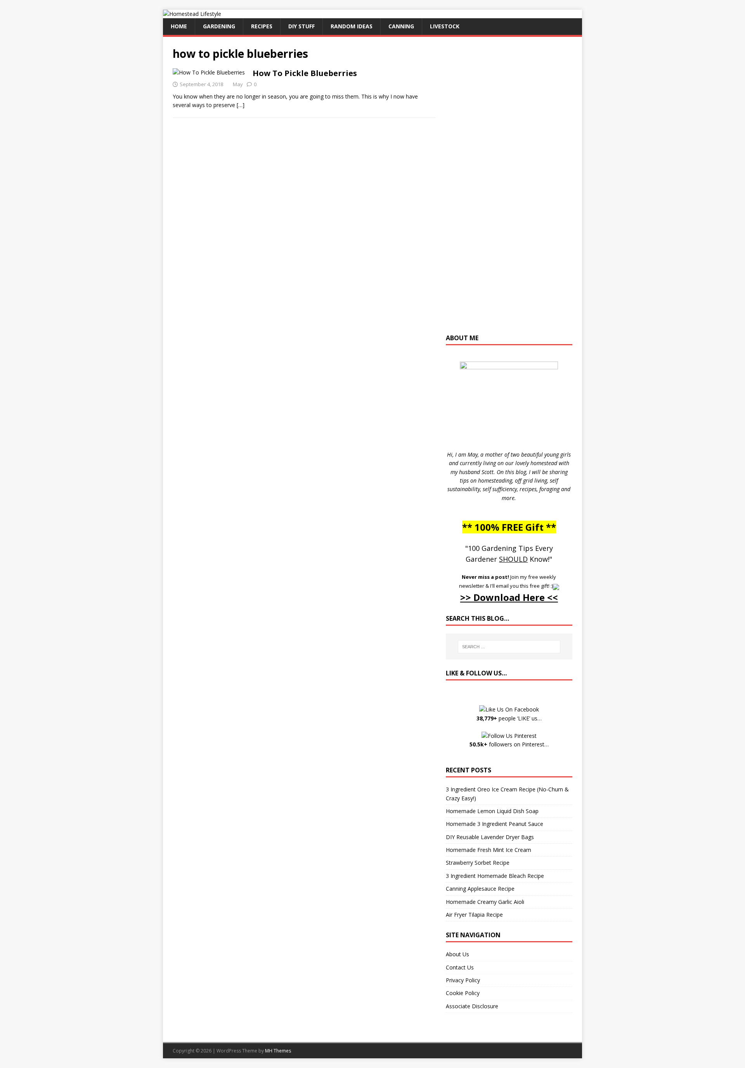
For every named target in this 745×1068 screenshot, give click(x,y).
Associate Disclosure (472, 1006)
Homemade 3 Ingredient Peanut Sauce (494, 823)
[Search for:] (509, 646)
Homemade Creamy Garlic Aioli (485, 901)
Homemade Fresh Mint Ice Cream (488, 849)
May (238, 84)
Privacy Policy (463, 980)
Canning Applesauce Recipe (480, 888)
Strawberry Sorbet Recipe (477, 862)
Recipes (261, 26)
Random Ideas (351, 26)
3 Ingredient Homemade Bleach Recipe (495, 875)
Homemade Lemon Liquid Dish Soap (492, 811)
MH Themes (278, 1050)
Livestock (444, 26)
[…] (240, 105)
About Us (457, 954)
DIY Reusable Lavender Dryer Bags (490, 837)
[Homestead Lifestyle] (192, 13)
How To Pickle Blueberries (305, 73)
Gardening (219, 26)
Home (179, 26)
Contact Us (460, 967)
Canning (401, 26)
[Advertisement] (509, 189)
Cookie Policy (463, 993)
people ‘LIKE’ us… (509, 718)
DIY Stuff (301, 26)
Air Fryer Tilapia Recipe (474, 914)
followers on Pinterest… (509, 744)
